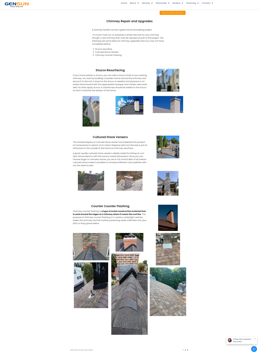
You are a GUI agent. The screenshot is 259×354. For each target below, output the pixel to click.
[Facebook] (183, 350)
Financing (191, 3)
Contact (206, 3)
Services (146, 3)
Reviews (176, 3)
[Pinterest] (188, 350)
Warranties (161, 3)
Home (124, 3)
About (133, 3)
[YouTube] (185, 350)
